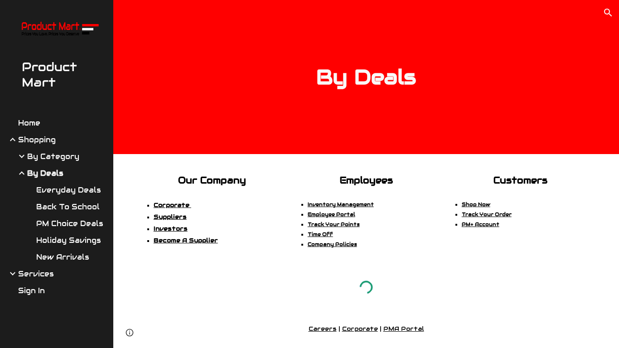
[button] (608, 13)
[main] (366, 77)
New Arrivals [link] (62, 257)
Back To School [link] (68, 207)
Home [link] (29, 123)
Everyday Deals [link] (68, 190)
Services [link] (36, 274)
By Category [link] (53, 156)
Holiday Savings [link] (68, 240)
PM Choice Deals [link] (69, 223)
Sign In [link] (31, 290)
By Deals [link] (45, 173)
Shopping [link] (37, 140)
